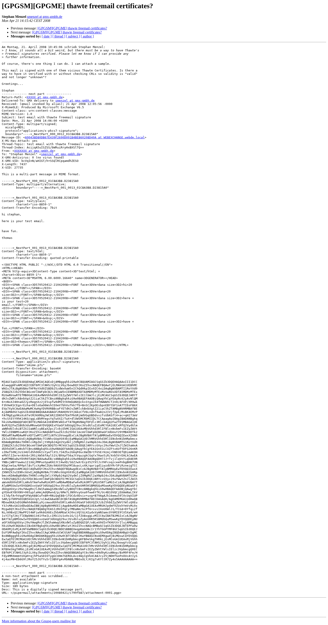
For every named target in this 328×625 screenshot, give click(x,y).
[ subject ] (73, 36)
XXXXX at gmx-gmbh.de (44, 97)
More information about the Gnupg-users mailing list (39, 621)
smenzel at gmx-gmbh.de (44, 17)
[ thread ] (58, 36)
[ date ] (47, 36)
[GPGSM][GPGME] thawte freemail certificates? (72, 28)
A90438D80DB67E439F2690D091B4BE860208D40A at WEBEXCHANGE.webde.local (85, 137)
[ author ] (87, 36)
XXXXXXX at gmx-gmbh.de (34, 150)
